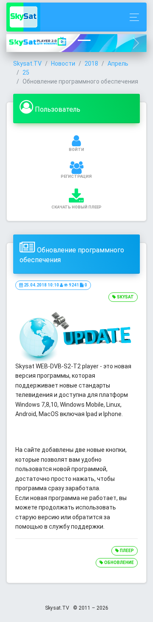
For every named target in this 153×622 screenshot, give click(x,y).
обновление (118, 562)
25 (26, 72)
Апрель (118, 63)
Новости (63, 63)
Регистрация (76, 176)
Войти (76, 149)
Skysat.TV (27, 63)
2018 (91, 63)
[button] (17, 43)
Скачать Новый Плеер (76, 207)
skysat (125, 297)
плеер (126, 550)
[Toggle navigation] (132, 17)
